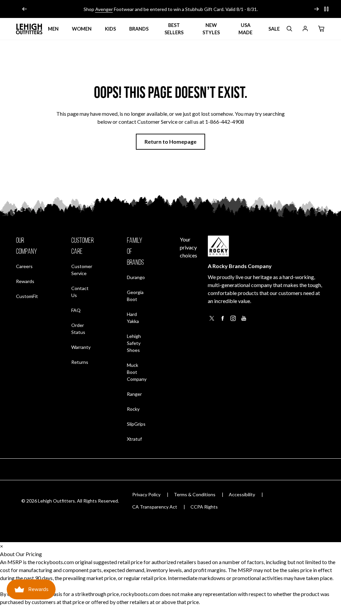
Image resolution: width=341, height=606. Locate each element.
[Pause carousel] (326, 9)
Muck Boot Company (137, 372)
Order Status (82, 328)
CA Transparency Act (154, 507)
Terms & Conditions (194, 494)
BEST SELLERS (174, 28)
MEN (53, 29)
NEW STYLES (211, 28)
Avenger (104, 9)
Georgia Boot (135, 295)
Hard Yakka (133, 317)
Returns (79, 362)
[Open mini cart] (321, 29)
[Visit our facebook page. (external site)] (222, 320)
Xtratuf (134, 439)
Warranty (81, 347)
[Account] (305, 30)
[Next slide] (316, 9)
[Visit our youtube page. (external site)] (244, 320)
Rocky (133, 409)
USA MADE (245, 28)
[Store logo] (29, 29)
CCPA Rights (204, 507)
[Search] (289, 30)
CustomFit (27, 296)
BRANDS (139, 29)
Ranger (134, 394)
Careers (24, 266)
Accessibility (242, 494)
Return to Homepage (170, 141)
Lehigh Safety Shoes (134, 343)
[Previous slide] (25, 9)
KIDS (110, 29)
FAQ (76, 310)
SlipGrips (136, 424)
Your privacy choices (188, 247)
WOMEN (82, 29)
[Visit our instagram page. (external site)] (233, 320)
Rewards (25, 281)
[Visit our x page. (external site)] (212, 320)
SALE (274, 29)
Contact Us (80, 291)
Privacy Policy (146, 494)
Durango (136, 277)
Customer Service (81, 269)
